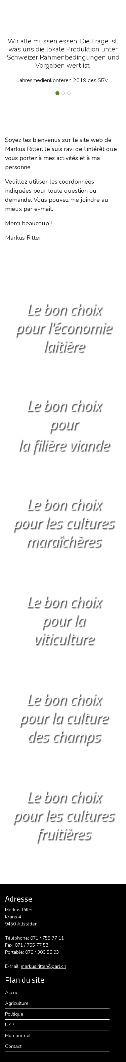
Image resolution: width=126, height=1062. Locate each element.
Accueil (13, 992)
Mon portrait (18, 1035)
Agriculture (17, 1003)
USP (9, 1025)
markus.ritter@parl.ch (43, 966)
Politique (14, 1014)
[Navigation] (117, 15)
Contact (13, 1046)
